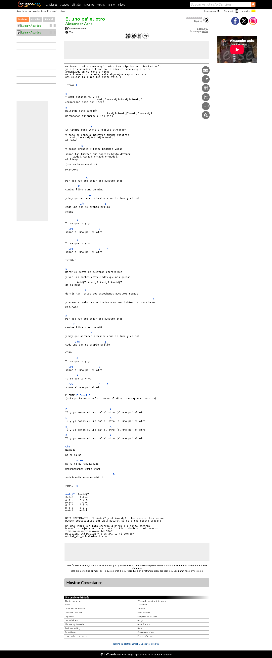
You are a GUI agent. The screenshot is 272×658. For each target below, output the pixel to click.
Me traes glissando (74, 624)
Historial (49, 19)
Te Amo (141, 608)
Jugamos (69, 616)
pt (159, 654)
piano (112, 4)
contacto (166, 654)
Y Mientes (142, 604)
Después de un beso (147, 616)
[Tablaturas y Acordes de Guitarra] (29, 6)
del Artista (35, 19)
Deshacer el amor (73, 612)
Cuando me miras (145, 632)
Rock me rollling (72, 628)
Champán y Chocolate (75, 608)
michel (205, 31)
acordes (64, 4)
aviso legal (128, 654)
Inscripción (210, 11)
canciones (51, 4)
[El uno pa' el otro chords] (125, 643)
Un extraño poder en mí (76, 636)
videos (121, 4)
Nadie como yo (73, 601)
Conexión (229, 11)
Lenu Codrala (71, 620)
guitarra (101, 4)
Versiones (22, 19)
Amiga (140, 620)
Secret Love (70, 632)
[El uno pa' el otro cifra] (149, 643)
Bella (139, 628)
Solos (67, 604)
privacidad (141, 654)
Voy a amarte (143, 612)
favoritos (89, 4)
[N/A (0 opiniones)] (194, 18)
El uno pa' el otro (85, 19)
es (150, 654)
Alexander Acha (78, 23)
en (155, 654)
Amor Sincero (143, 624)
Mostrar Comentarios (84, 582)
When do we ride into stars (152, 601)
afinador (76, 4)
